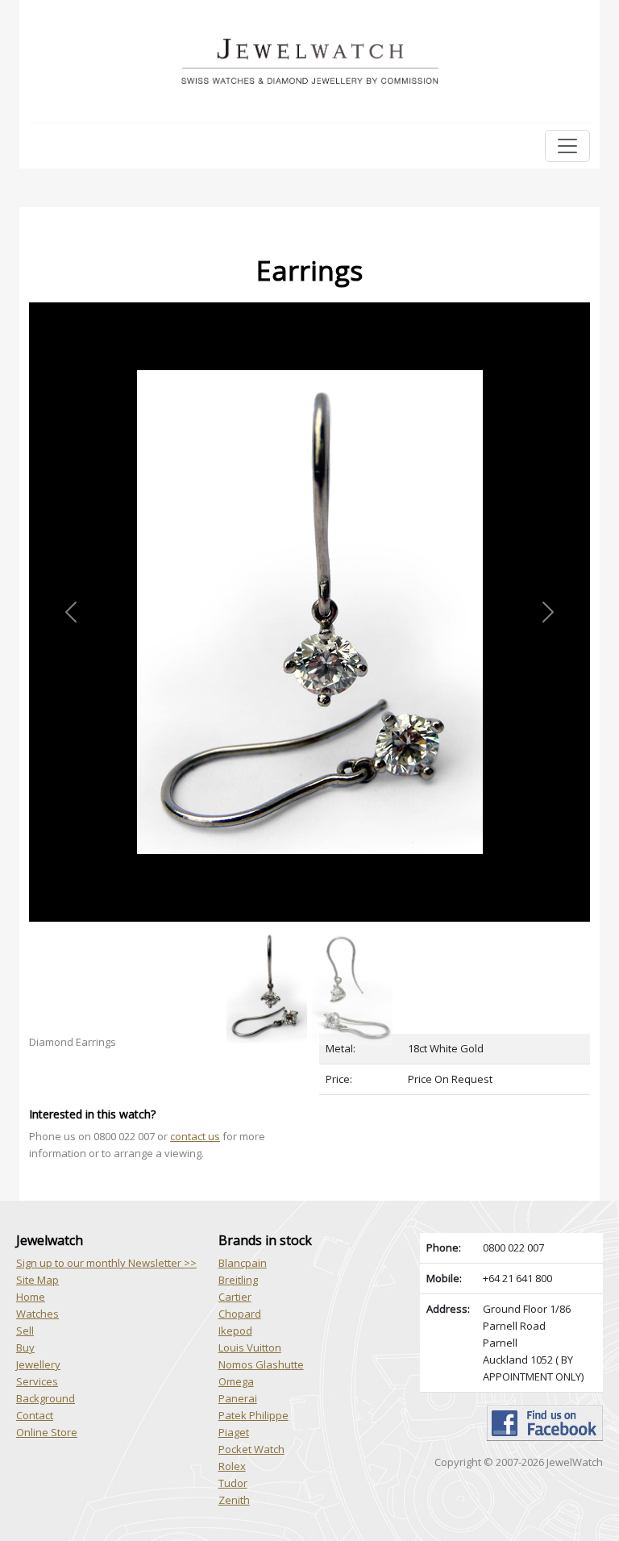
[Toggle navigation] (567, 146)
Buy (25, 1347)
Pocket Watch (251, 1449)
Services (37, 1381)
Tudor (232, 1483)
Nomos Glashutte (261, 1364)
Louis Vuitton (249, 1347)
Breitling (238, 1279)
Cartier (234, 1296)
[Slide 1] (266, 931)
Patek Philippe (253, 1415)
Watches (37, 1313)
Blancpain (242, 1263)
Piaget (233, 1432)
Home (30, 1296)
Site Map (37, 1279)
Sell (25, 1330)
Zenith (234, 1500)
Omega (236, 1381)
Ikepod (235, 1330)
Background (45, 1398)
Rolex (232, 1466)
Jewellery (38, 1364)
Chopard (239, 1313)
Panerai (237, 1398)
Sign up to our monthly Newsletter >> (106, 1263)
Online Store (46, 1432)
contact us (195, 1136)
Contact (34, 1415)
